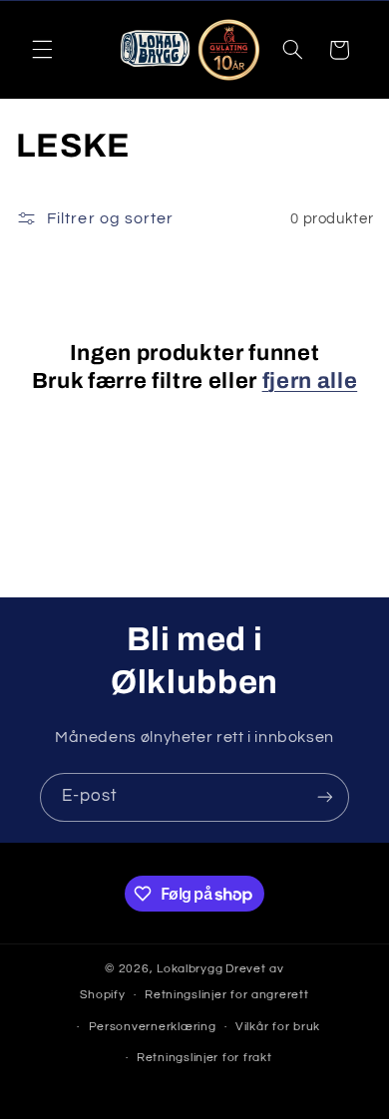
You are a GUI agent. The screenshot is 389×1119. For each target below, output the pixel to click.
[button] (42, 50)
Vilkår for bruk (277, 1026)
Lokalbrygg (189, 968)
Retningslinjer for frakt (204, 1057)
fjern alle (310, 381)
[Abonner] (325, 797)
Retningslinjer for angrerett (227, 994)
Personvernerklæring (152, 1026)
